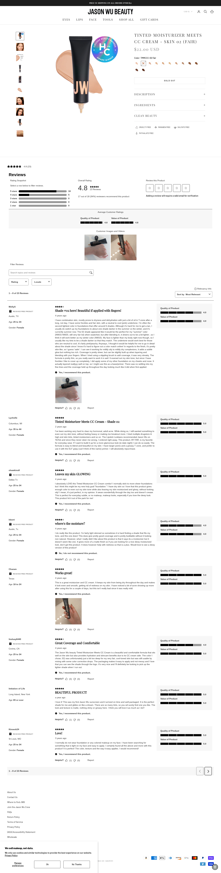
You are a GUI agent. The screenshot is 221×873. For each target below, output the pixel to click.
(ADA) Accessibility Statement (21, 832)
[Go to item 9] (20, 122)
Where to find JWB (16, 802)
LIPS (79, 19)
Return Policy (13, 817)
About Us (11, 792)
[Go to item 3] (20, 58)
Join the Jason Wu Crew (18, 807)
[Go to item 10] (20, 133)
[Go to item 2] (20, 47)
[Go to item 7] (20, 101)
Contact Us (12, 797)
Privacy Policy (11, 855)
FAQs (9, 812)
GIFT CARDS (149, 19)
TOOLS (108, 19)
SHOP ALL (126, 19)
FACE (93, 19)
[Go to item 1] (20, 36)
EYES (66, 19)
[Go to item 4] (20, 68)
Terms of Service (15, 822)
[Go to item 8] (20, 112)
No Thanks (77, 864)
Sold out (170, 80)
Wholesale (12, 837)
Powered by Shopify (102, 861)
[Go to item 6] (20, 90)
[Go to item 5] (20, 79)
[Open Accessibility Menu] (215, 867)
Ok (47, 864)
